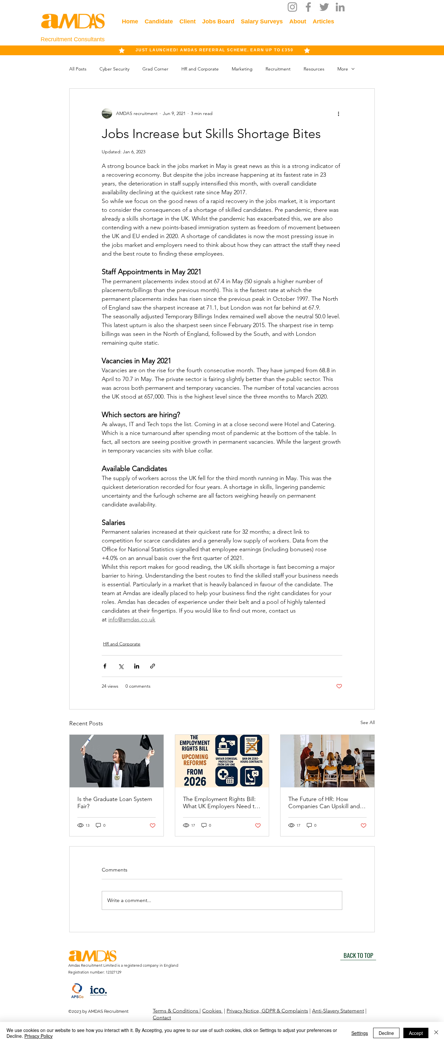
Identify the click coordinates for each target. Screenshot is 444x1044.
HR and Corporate (200, 69)
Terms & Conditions (176, 1011)
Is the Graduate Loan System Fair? (114, 803)
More (342, 69)
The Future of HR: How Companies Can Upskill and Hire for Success (324, 803)
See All (367, 722)
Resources (314, 69)
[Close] (436, 1033)
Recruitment (278, 69)
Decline (386, 1033)
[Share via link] (153, 666)
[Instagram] (292, 7)
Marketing (242, 69)
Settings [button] (359, 1033)
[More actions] (338, 113)
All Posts (77, 69)
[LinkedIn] (340, 7)
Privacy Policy (38, 1036)
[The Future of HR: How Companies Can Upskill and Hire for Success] (327, 761)
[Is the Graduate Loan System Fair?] (116, 761)
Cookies (212, 1011)
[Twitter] (324, 7)
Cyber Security (114, 69)
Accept (416, 1033)
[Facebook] (308, 7)
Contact (162, 1017)
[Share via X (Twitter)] (121, 666)
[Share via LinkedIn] (137, 666)
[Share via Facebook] (105, 666)
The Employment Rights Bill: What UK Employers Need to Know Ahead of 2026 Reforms (221, 803)
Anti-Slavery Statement (338, 1011)
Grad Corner (155, 69)
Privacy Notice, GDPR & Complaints (267, 1011)
